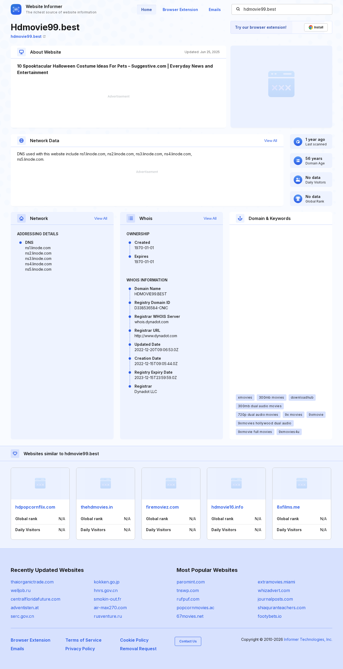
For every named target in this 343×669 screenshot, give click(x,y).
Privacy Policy (80, 648)
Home (146, 9)
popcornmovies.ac (195, 607)
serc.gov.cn (22, 616)
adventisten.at (25, 607)
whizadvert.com (274, 590)
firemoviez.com (162, 507)
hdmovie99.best (26, 36)
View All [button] (270, 140)
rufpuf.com (188, 599)
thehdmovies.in (97, 507)
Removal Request (138, 648)
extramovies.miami (276, 582)
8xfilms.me (288, 507)
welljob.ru (21, 590)
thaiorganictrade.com (32, 582)
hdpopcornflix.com (35, 507)
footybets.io (270, 616)
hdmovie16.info (227, 507)
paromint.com (191, 582)
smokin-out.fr (107, 599)
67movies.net (190, 616)
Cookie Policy (134, 640)
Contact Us (188, 641)
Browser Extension (180, 9)
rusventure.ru (108, 616)
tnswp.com (188, 590)
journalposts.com (275, 599)
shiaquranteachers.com (281, 607)
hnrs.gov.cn (106, 590)
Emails (215, 9)
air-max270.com (110, 607)
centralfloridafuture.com (35, 599)
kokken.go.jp (107, 582)
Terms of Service (83, 640)
